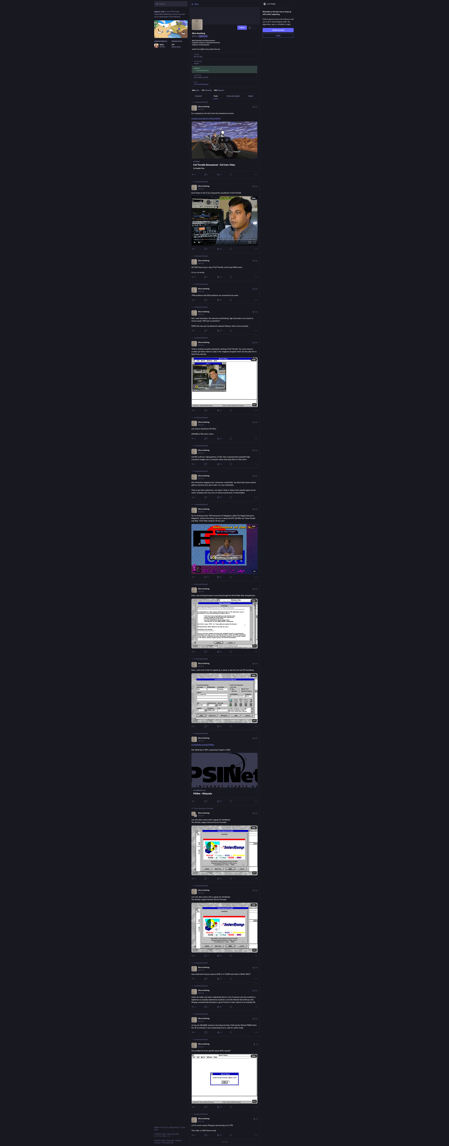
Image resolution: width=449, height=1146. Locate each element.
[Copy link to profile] (250, 28)
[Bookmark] (230, 174)
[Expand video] (250, 242)
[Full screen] (254, 242)
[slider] (224, 239)
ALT (254, 405)
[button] (224, 146)
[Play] (195, 242)
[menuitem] (224, 221)
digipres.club (203, 36)
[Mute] (199, 242)
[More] (256, 174)
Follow (242, 28)
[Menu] (255, 28)
